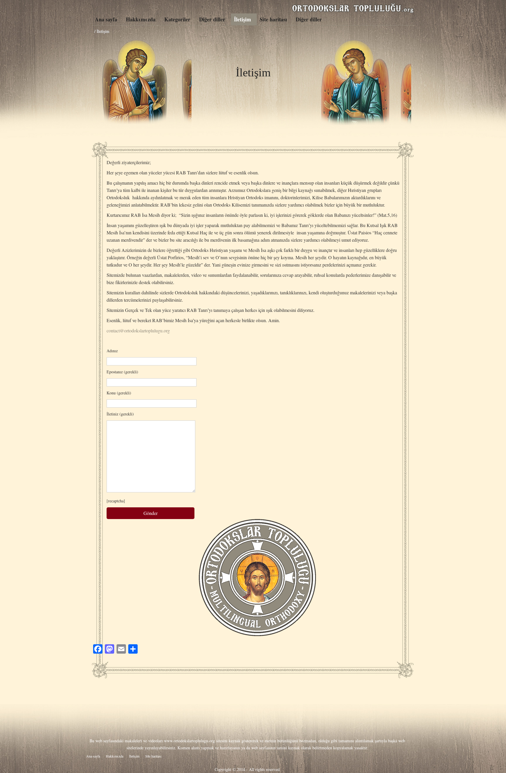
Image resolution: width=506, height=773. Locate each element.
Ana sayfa (106, 19)
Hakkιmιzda (140, 19)
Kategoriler (177, 19)
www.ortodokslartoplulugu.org (189, 740)
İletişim (242, 19)
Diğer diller (212, 19)
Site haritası (273, 19)
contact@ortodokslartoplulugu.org (138, 330)
